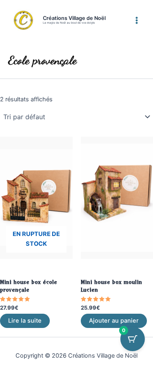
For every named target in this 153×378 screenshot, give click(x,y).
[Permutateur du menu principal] (137, 20)
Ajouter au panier (114, 320)
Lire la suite (25, 320)
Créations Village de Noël (74, 18)
